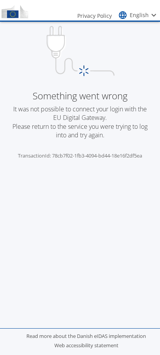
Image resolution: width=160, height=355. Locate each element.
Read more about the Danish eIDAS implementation (86, 335)
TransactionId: (35, 155)
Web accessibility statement (86, 345)
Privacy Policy (94, 15)
